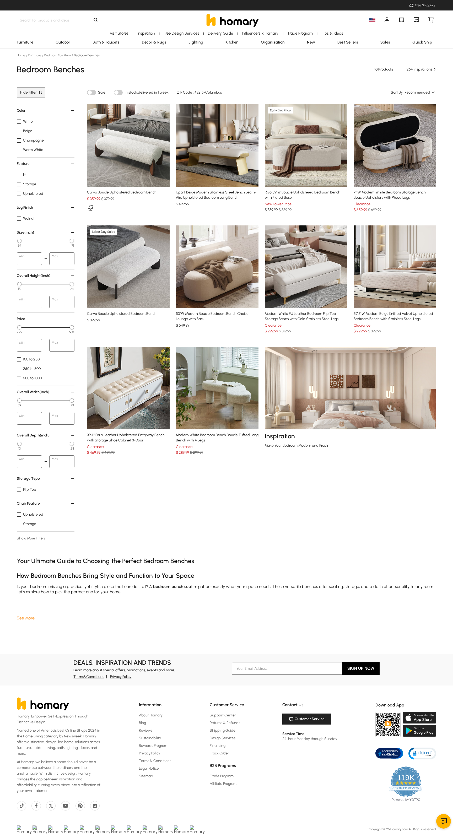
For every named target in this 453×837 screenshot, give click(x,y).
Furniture (35, 55)
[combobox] (419, 92)
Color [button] (21, 110)
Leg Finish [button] (25, 207)
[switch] (91, 92)
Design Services (222, 738)
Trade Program (222, 776)
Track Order (219, 753)
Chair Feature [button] (28, 503)
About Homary (151, 715)
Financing (217, 745)
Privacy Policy (120, 676)
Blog (142, 723)
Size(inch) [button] (25, 232)
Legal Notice (149, 768)
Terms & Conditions (155, 761)
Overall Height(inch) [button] (33, 275)
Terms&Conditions (88, 676)
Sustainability (150, 738)
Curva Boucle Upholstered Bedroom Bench (122, 192)
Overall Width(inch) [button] (33, 392)
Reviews (145, 730)
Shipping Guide (222, 730)
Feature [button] (23, 163)
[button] (422, 753)
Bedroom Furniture (58, 55)
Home (21, 55)
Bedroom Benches (86, 55)
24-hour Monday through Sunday (309, 739)
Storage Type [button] (28, 478)
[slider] (19, 241)
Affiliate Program (223, 783)
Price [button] (21, 319)
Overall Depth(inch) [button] (33, 435)
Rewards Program (153, 745)
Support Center (223, 715)
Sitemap (146, 776)
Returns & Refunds (225, 723)
